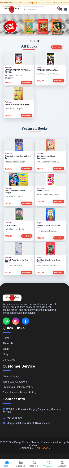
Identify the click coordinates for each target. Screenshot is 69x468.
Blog (5, 354)
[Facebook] (25, 321)
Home (6, 338)
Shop (6, 348)
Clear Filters (57, 47)
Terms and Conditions (15, 381)
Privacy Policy (11, 376)
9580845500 (14, 417)
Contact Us (9, 359)
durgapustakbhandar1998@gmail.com (29, 423)
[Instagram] (15, 321)
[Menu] (65, 9)
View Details (27, 82)
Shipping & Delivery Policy (18, 387)
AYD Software (43, 448)
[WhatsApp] (6, 321)
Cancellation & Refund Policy (19, 392)
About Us (8, 343)
